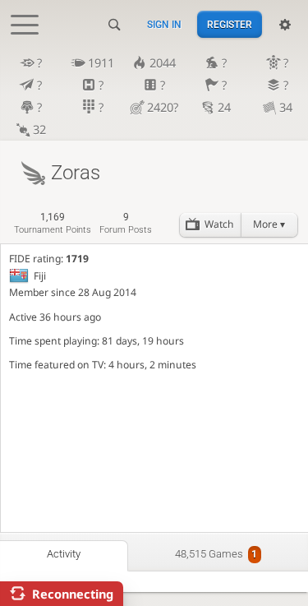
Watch (219, 224)
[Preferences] (285, 24)
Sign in (164, 24)
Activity (63, 554)
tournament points (52, 223)
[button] (269, 225)
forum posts (125, 223)
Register (229, 24)
